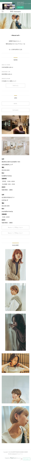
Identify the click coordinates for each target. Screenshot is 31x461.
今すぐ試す (20, 7)
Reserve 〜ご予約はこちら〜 (15, 227)
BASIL (15, 103)
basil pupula (15, 110)
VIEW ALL (16, 85)
